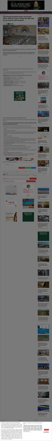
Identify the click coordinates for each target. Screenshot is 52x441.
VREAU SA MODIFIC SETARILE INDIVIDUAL (46, 432)
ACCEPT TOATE (46, 429)
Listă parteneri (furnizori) (26, 431)
